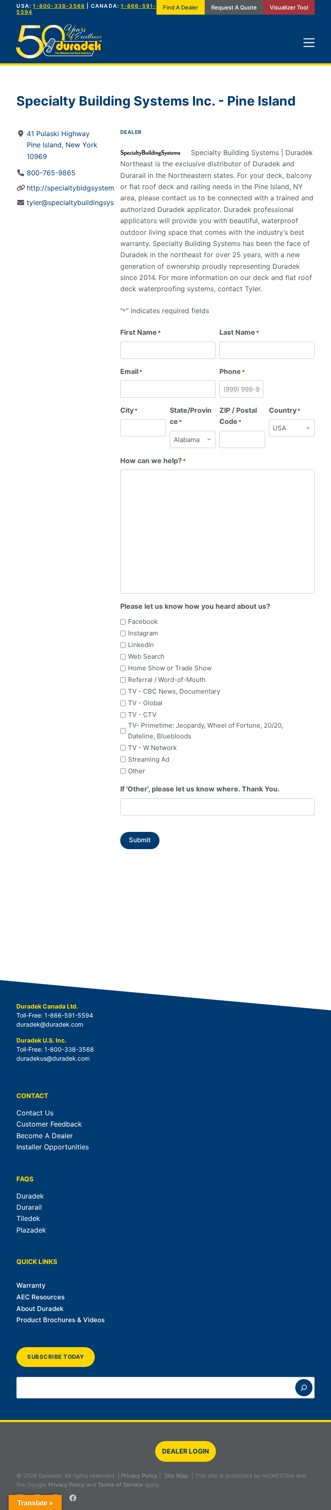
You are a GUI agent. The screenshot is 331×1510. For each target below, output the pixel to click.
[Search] (303, 1387)
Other (136, 771)
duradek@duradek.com (49, 1024)
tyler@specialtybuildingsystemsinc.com (91, 202)
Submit (140, 840)
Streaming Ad (148, 759)
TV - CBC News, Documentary (174, 691)
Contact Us (34, 1112)
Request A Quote (234, 7)
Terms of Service (120, 1484)
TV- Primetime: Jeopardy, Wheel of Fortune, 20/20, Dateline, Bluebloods (205, 730)
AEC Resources (40, 1297)
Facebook (143, 621)
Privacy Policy (139, 1475)
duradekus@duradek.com (53, 1058)
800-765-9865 (51, 172)
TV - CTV (142, 714)
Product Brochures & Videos (60, 1320)
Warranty (31, 1285)
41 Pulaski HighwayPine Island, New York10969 (62, 145)
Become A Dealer (44, 1135)
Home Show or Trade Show (170, 668)
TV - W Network (152, 748)
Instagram (143, 633)
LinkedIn (141, 645)
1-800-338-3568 (59, 6)
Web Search (146, 656)
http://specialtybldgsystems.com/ (81, 188)
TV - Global (145, 703)
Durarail (29, 1207)
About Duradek (39, 1309)
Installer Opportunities (52, 1147)
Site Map (176, 1475)
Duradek (30, 1196)
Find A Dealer (180, 7)
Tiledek (28, 1218)
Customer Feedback (49, 1124)
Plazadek (31, 1230)
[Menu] (309, 42)
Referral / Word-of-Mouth (167, 680)
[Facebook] (72, 1497)
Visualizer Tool (289, 7)
